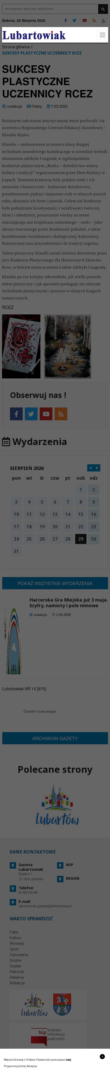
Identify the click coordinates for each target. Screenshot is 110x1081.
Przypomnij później (15, 1066)
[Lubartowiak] (34, 35)
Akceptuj (32, 1066)
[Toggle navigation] (102, 35)
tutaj (68, 1059)
